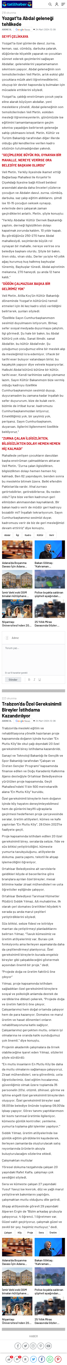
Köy (20, 1232)
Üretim (53, 1232)
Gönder (13, 679)
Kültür (40, 535)
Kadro (28, 535)
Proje (30, 1232)
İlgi (17, 535)
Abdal (7, 535)
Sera (41, 1232)
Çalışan (8, 1232)
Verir (51, 535)
